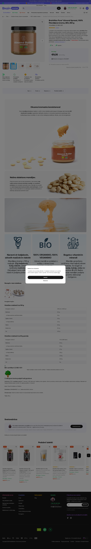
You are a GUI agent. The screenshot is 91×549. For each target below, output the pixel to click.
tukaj (59, 272)
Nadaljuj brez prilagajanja (33, 268)
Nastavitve (45, 280)
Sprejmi (45, 277)
